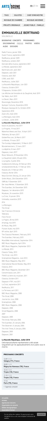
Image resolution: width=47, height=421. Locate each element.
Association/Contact (8, 410)
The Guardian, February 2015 (12, 237)
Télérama (5, 214)
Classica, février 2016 (9, 173)
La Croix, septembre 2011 (11, 284)
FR (31, 6)
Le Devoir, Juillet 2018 (10, 120)
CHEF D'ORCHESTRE (35, 15)
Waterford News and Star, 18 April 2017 (16, 131)
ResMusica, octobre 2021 (11, 61)
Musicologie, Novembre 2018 (12, 102)
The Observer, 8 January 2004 (13, 325)
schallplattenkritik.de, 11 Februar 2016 (16, 167)
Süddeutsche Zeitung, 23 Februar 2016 (16, 164)
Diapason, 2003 (7, 331)
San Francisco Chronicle (11, 211)
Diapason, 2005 (7, 317)
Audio (5, 46)
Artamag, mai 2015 (9, 223)
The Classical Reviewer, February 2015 (16, 234)
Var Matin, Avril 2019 (9, 96)
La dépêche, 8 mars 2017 (11, 149)
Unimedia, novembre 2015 (11, 199)
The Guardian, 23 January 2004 (13, 323)
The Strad (5, 208)
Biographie (6, 40)
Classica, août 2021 (9, 76)
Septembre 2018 (8, 111)
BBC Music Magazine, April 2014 (14, 243)
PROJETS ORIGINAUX (11, 25)
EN (37, 6)
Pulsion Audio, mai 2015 (10, 228)
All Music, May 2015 (9, 225)
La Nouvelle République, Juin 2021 (14, 84)
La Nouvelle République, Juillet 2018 (16, 123)
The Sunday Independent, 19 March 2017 (17, 143)
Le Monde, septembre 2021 (12, 67)
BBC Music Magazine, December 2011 (16, 270)
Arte (3, 202)
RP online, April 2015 (9, 231)
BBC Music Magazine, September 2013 (16, 246)
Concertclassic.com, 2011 (11, 273)
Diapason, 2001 (7, 334)
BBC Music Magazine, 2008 (12, 293)
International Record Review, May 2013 (16, 264)
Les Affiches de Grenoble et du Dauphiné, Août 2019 (21, 93)
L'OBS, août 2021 (8, 78)
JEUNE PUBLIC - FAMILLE (34, 25)
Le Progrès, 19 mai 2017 (11, 128)
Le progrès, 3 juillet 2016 (11, 161)
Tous (6, 15)
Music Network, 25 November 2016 (15, 155)
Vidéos (37, 43)
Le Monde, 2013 (7, 249)
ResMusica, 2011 (8, 287)
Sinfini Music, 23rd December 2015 (14, 178)
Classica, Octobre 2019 (10, 87)
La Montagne (6, 205)
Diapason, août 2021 (9, 73)
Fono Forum (6, 217)
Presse (20, 43)
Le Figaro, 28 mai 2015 (10, 220)
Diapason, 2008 (7, 308)
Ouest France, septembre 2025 (13, 55)
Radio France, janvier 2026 (11, 52)
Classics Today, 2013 (9, 252)
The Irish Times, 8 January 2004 (14, 328)
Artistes (4, 400)
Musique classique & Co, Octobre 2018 (16, 108)
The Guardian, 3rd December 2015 (14, 187)
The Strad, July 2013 (9, 255)
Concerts (17, 40)
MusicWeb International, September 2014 (17, 240)
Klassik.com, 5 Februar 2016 (12, 170)
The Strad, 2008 (7, 296)
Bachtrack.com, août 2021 (11, 70)
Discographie (9, 43)
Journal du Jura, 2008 (10, 299)
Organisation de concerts (10, 405)
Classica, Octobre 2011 (10, 278)
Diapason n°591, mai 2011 (11, 281)
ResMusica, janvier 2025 (10, 58)
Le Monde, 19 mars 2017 (11, 140)
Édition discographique (9, 408)
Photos (28, 43)
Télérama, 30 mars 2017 (10, 134)
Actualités (5, 398)
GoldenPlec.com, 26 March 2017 (13, 137)
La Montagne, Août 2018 (11, 117)
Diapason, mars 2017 (9, 152)
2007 (3, 314)
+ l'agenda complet (11, 387)
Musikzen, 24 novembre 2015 (12, 193)
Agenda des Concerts (9, 403)
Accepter (41, 414)
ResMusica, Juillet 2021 (10, 81)
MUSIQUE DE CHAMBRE (13, 20)
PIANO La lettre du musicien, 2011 (14, 276)
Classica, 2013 (7, 267)
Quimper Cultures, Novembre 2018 (15, 105)
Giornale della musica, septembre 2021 (16, 64)
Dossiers (14, 46)
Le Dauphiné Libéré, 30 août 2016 (14, 158)
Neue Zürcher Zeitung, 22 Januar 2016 (16, 176)
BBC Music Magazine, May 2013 (13, 261)
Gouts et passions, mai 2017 (12, 125)
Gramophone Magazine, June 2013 (14, 258)
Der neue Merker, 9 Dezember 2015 (15, 184)
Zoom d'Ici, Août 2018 (9, 114)
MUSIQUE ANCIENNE (35, 20)
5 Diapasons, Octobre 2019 (11, 90)
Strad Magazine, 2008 (10, 311)
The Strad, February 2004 (11, 320)
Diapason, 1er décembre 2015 (13, 190)
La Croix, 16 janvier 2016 (11, 196)
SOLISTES (18, 15)
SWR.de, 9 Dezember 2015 (11, 181)
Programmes (28, 40)
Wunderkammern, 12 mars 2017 (14, 146)
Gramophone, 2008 (9, 302)
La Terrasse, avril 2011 (10, 290)
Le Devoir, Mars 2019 (9, 99)
